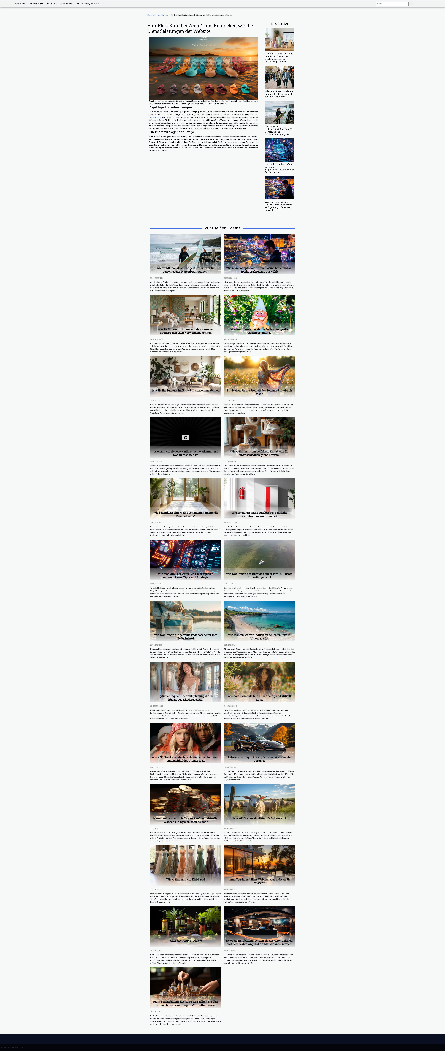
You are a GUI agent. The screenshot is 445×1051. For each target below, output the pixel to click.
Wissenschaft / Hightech (88, 3)
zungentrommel (155, 117)
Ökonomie (51, 3)
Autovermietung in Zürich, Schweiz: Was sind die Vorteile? (259, 758)
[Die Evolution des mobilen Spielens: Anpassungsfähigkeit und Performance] (279, 150)
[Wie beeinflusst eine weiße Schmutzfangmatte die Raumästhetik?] (185, 498)
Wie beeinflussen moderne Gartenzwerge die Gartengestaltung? (259, 330)
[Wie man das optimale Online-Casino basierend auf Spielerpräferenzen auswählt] (279, 187)
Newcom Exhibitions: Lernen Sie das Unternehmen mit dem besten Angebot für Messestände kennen (259, 942)
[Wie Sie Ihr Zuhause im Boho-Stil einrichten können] (185, 376)
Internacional (36, 3)
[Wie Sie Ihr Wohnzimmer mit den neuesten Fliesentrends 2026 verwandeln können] (185, 315)
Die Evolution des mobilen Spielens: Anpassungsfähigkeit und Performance (279, 168)
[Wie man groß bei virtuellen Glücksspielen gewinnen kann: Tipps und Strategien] (185, 559)
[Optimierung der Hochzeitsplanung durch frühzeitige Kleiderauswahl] (185, 682)
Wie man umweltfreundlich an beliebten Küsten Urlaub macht (259, 636)
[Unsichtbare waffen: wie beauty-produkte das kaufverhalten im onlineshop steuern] (279, 39)
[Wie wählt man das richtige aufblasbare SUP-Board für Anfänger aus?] (259, 559)
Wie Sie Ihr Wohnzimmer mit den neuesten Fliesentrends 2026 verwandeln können (186, 330)
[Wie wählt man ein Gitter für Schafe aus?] (259, 804)
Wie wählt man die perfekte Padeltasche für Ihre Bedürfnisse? (185, 636)
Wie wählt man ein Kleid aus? (185, 879)
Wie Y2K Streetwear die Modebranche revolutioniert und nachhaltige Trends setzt (186, 758)
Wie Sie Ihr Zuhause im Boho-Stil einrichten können (186, 390)
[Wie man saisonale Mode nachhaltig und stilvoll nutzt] (259, 682)
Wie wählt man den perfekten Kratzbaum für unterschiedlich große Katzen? (259, 453)
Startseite (151, 15)
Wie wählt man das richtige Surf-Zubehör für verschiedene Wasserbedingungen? (279, 130)
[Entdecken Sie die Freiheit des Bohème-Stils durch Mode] (259, 376)
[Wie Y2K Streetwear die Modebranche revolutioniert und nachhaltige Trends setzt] (185, 743)
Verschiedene (66, 3)
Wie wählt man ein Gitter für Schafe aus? (259, 818)
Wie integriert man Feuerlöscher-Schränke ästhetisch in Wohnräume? (259, 514)
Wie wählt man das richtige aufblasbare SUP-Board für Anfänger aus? (259, 575)
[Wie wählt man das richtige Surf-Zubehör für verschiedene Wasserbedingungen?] (279, 112)
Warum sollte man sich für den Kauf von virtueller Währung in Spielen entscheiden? (186, 820)
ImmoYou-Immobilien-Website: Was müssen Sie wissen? (259, 881)
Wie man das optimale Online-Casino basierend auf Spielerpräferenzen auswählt (278, 205)
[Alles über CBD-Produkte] (185, 926)
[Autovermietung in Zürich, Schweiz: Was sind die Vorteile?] (259, 743)
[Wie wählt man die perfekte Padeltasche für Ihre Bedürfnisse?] (185, 620)
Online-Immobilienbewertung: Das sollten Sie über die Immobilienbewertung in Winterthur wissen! (185, 1003)
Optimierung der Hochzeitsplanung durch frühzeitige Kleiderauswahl (186, 697)
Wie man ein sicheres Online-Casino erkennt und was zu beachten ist (186, 453)
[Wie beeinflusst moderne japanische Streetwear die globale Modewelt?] (279, 77)
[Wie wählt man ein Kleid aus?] (185, 865)
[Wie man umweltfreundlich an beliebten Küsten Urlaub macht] (259, 620)
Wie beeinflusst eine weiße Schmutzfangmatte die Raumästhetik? (185, 514)
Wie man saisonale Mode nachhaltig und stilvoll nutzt (259, 697)
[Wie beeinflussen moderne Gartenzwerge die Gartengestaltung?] (259, 315)
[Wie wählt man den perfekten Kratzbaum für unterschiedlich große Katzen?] (259, 437)
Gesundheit (20, 3)
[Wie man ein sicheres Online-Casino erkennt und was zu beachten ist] (185, 437)
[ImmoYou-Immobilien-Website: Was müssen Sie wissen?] (259, 865)
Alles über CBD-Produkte (186, 940)
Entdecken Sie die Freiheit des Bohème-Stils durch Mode (259, 392)
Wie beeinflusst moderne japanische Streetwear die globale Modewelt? (279, 94)
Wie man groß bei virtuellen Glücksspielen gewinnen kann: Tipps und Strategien (185, 575)
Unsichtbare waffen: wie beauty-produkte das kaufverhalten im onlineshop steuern (278, 57)
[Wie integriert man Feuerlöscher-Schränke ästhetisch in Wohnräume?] (259, 498)
